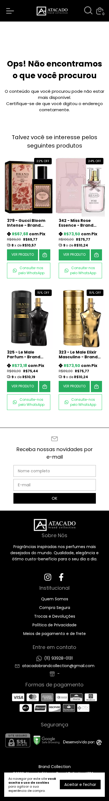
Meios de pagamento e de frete (54, 633)
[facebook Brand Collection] (61, 577)
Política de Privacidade (54, 625)
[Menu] (11, 11)
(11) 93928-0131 (58, 658)
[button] (28, 270)
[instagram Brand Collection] (48, 577)
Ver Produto (22, 254)
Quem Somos (54, 599)
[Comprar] (44, 254)
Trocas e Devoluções (54, 616)
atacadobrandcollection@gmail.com (58, 666)
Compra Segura (54, 607)
